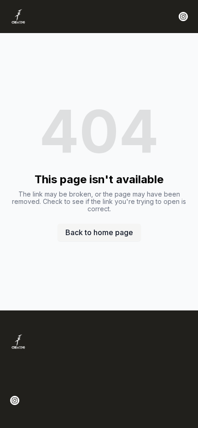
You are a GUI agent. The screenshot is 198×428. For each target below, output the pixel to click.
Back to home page (99, 232)
